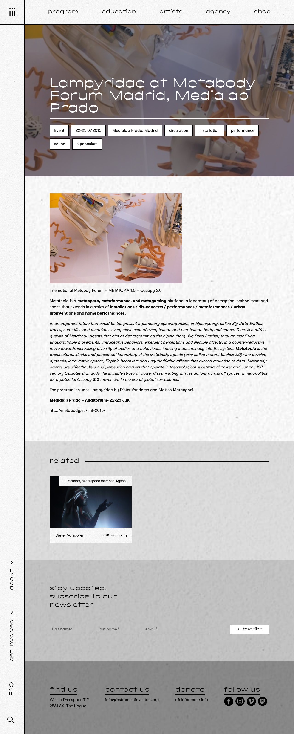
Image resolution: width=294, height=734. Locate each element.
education (119, 11)
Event (59, 130)
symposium (87, 144)
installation (209, 130)
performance (242, 130)
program (63, 11)
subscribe (249, 629)
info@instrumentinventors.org (132, 699)
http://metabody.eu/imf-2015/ (77, 410)
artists (171, 11)
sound (59, 144)
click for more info (191, 699)
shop (262, 11)
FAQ (11, 689)
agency (218, 11)
